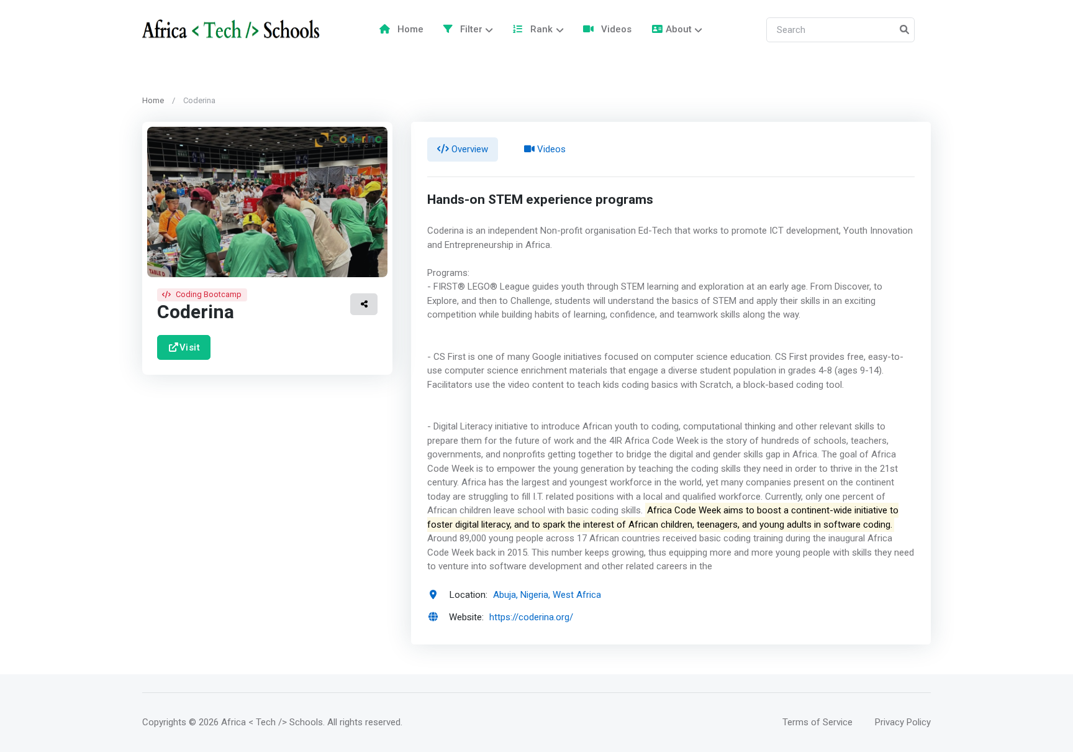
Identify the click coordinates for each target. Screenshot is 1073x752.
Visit (190, 346)
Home (409, 29)
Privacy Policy (903, 722)
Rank (540, 29)
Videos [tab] (550, 149)
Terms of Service (817, 722)
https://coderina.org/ (531, 617)
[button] (364, 303)
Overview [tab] (468, 149)
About (679, 29)
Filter (470, 29)
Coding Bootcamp (209, 294)
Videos (615, 29)
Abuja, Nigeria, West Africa (547, 594)
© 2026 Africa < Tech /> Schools (256, 722)
